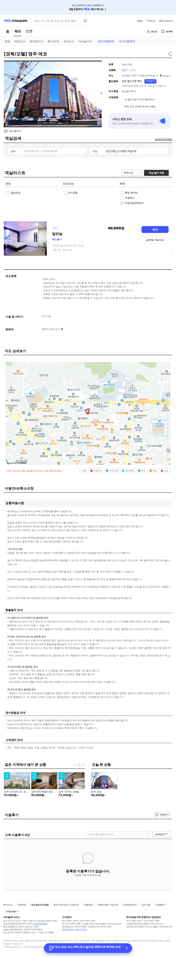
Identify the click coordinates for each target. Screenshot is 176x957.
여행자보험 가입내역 (107, 904)
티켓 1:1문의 (81, 929)
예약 (155, 229)
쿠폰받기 (150, 81)
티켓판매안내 (129, 904)
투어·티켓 (53, 41)
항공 (7, 41)
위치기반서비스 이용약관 (66, 904)
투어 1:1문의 (67, 929)
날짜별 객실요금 (155, 239)
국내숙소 (68, 41)
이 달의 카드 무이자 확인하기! (140, 99)
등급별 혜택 (128, 91)
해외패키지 (36, 41)
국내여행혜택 (126, 41)
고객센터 (159, 904)
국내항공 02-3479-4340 (100, 926)
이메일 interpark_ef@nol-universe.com (144, 923)
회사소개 (7, 904)
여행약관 (88, 904)
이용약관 (21, 904)
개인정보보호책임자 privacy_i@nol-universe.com (149, 926)
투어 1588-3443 (70, 920)
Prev (79, 765)
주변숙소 (98, 470)
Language (11, 911)
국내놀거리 (85, 41)
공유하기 (170, 53)
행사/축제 (129, 470)
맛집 (155, 470)
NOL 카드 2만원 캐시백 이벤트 (140, 106)
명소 (143, 470)
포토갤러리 (15, 130)
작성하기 (164, 814)
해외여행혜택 (106, 41)
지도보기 (166, 75)
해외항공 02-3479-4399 (74, 926)
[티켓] (29, 31)
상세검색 (160, 834)
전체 (84, 470)
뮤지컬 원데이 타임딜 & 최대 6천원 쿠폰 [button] (58, 21)
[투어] (17, 31)
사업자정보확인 (40, 923)
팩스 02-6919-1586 (71, 923)
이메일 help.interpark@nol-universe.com (101, 923)
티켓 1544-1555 (87, 920)
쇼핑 (166, 470)
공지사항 (145, 904)
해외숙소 (19, 41)
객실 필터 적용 (156, 172)
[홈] (7, 31)
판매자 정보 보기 (51, 329)
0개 (124, 69)
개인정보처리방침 (40, 904)
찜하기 (95, 66)
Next (83, 765)
